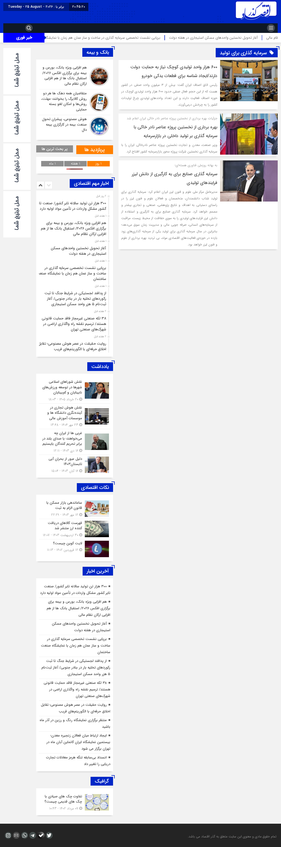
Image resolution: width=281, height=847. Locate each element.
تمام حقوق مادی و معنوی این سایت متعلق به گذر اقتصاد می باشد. (232, 836)
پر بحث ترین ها (55, 149)
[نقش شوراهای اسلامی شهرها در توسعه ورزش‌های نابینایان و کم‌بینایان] (74, 390)
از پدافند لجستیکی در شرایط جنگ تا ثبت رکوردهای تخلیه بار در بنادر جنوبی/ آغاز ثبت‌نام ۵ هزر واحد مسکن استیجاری (75, 298)
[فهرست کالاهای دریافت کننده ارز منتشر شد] (74, 529)
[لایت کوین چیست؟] (74, 548)
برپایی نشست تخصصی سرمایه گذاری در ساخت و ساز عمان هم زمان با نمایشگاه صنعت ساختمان (114, 38)
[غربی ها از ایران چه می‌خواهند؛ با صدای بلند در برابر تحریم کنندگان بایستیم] (74, 442)
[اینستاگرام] (7, 835)
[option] (74, 204)
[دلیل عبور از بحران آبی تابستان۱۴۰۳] (74, 464)
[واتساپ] (24, 835)
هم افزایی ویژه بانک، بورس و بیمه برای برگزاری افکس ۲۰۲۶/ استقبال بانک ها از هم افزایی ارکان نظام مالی (73, 228)
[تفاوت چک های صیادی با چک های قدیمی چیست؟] (74, 801)
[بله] (40, 835)
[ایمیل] (16, 835)
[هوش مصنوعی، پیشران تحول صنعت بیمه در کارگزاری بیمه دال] (74, 125)
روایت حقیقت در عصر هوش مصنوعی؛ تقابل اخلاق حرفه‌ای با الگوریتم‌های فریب (72, 346)
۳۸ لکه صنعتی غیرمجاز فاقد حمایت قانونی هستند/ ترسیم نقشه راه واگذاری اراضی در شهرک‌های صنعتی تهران (74, 324)
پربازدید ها (95, 150)
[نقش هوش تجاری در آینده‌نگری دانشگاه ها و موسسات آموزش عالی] (74, 416)
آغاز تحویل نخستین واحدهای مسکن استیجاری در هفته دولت (78, 251)
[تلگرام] (32, 835)
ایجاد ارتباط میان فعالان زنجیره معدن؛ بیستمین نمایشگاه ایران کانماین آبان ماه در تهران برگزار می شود (78, 742)
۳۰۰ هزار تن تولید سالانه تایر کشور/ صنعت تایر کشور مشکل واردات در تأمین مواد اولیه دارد (71, 206)
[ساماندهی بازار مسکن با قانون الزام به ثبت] (74, 509)
